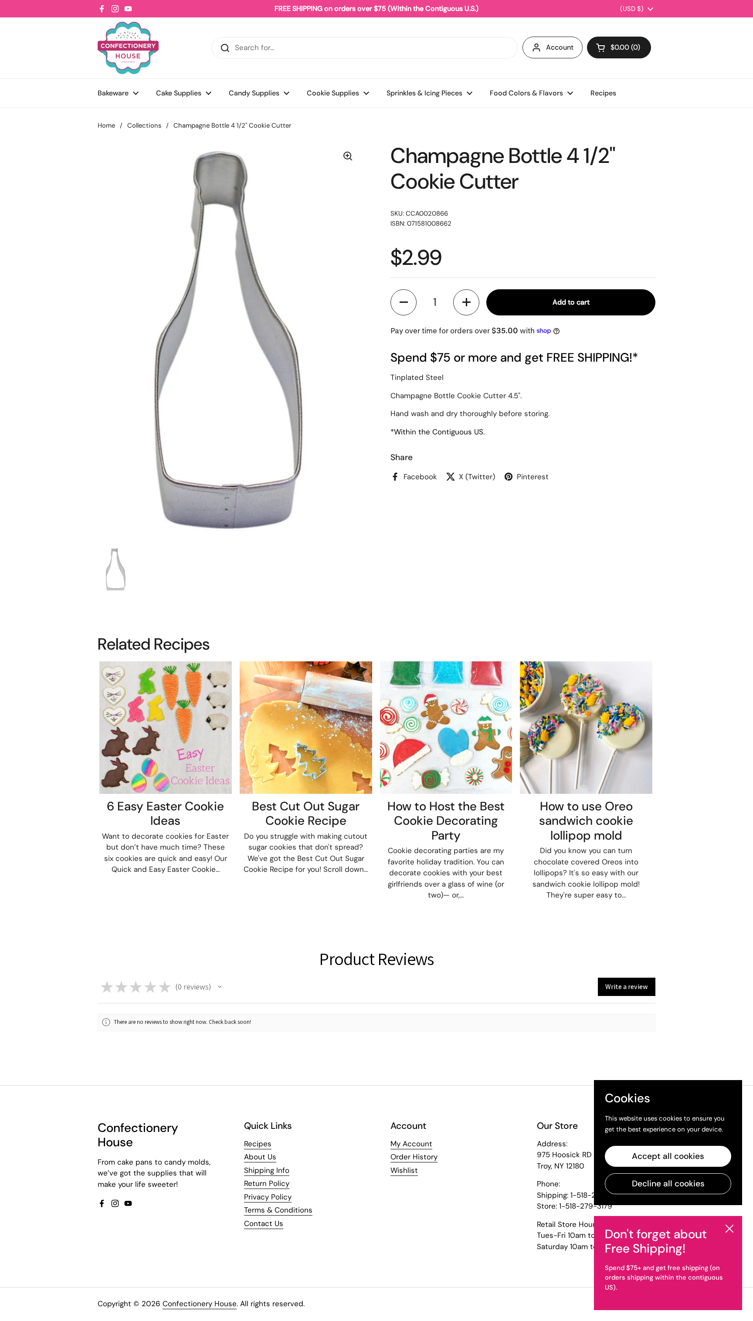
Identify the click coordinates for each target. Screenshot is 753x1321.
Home (106, 125)
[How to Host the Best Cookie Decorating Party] (446, 727)
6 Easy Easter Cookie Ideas (165, 813)
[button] (619, 47)
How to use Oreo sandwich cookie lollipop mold (586, 820)
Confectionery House (200, 1303)
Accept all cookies (668, 1156)
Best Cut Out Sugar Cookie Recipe (306, 813)
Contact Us (263, 1223)
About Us (260, 1157)
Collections (144, 125)
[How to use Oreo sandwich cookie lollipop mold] (586, 727)
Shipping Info (266, 1170)
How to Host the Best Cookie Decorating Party (446, 820)
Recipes (257, 1143)
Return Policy (266, 1183)
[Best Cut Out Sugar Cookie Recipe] (306, 727)
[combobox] (364, 48)
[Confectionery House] (128, 48)
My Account (411, 1143)
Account (559, 47)
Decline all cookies (668, 1183)
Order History (414, 1157)
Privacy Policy (268, 1197)
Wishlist (404, 1170)
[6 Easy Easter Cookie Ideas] (165, 727)
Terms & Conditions (278, 1210)
